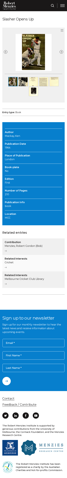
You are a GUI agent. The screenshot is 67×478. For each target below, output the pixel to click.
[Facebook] (26, 415)
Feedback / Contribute (19, 404)
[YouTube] (36, 415)
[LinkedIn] (15, 415)
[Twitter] (5, 415)
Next (61, 52)
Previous (5, 52)
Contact (8, 398)
